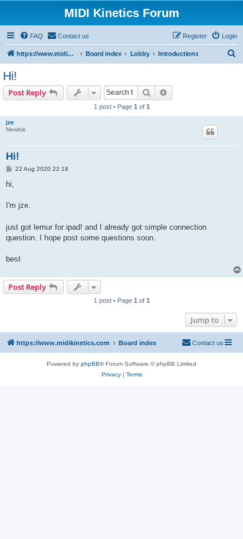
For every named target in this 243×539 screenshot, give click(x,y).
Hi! (10, 76)
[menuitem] (31, 36)
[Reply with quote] (210, 132)
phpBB (90, 364)
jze (10, 122)
